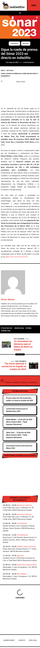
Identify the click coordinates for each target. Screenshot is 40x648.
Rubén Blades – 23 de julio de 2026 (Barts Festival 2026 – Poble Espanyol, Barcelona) (19, 422)
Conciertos (14, 43)
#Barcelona (19, 328)
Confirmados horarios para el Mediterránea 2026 (17, 410)
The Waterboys (22, 535)
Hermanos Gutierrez (24, 505)
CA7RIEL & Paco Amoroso (26, 546)
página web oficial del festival (16, 257)
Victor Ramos (8, 299)
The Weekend (22, 523)
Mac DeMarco (22, 574)
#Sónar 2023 (6, 331)
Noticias (26, 43)
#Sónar (28, 328)
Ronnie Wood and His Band (27, 565)
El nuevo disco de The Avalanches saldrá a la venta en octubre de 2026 (19, 399)
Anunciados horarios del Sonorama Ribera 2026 (19, 446)
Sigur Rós (20, 555)
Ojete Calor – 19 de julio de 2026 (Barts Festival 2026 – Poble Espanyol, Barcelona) (18, 435)
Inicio (3, 71)
